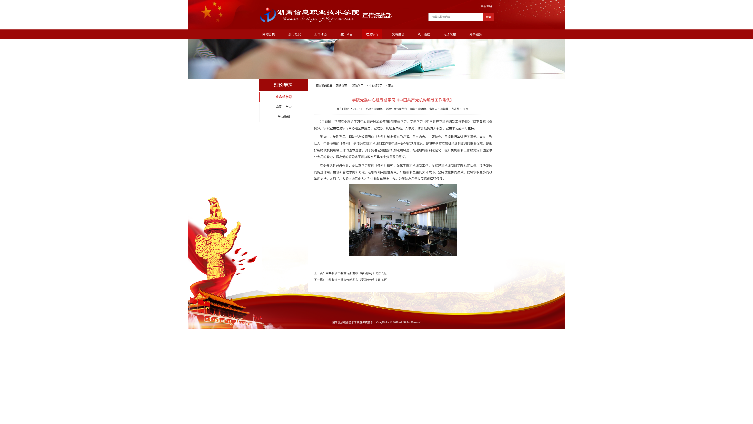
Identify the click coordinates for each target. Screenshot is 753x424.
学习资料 (284, 117)
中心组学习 (284, 97)
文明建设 (398, 34)
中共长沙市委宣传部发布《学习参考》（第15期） (357, 273)
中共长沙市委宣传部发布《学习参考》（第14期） (357, 279)
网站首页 (268, 34)
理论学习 (372, 34)
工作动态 (320, 34)
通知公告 (346, 34)
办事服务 (475, 34)
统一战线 (424, 34)
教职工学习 (284, 107)
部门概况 (294, 34)
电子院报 (450, 34)
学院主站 (486, 6)
